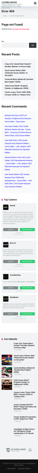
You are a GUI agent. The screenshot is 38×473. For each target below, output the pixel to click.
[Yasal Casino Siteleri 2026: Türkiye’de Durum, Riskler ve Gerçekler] (7, 365)
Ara (3, 41)
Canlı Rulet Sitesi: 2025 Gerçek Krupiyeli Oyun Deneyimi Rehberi (18, 184)
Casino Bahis (9, 2)
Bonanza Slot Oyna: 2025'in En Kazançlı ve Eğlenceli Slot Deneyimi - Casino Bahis (18, 118)
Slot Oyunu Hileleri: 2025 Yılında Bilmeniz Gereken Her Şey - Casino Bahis (18, 129)
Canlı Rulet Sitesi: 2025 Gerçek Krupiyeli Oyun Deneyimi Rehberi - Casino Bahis (17, 143)
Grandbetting (15, 275)
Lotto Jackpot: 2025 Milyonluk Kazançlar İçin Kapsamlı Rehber (18, 149)
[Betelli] (5, 209)
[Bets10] (5, 247)
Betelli (12, 206)
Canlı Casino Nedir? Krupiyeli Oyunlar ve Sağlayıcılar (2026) (16, 87)
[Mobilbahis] (5, 301)
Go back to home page (21, 29)
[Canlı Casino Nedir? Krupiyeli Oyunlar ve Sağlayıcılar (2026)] (7, 389)
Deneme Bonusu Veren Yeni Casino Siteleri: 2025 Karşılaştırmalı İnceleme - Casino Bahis (19, 160)
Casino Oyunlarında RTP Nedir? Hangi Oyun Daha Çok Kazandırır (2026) (25, 407)
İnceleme (10, 229)
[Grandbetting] (5, 279)
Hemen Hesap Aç (27, 229)
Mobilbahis (14, 297)
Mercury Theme (19, 465)
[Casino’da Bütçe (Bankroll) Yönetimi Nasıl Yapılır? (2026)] (7, 377)
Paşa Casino (20, 122)
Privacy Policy (11, 468)
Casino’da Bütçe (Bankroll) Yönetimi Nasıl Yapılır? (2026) (19, 80)
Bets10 (13, 243)
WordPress (32, 463)
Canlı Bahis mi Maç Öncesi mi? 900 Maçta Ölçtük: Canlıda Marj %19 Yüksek (24, 431)
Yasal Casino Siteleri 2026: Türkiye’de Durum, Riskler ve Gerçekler (16, 72)
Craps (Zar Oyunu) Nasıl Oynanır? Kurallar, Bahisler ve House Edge (18, 65)
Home (5, 16)
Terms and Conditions (24, 468)
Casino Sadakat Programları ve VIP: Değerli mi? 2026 (25, 418)
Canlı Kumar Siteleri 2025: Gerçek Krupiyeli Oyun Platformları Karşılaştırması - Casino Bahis (17, 177)
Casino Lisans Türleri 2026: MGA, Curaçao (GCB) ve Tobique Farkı (18, 93)
